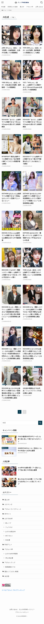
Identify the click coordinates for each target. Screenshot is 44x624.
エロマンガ (8, 504)
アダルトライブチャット (13, 509)
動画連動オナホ (10, 567)
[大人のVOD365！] (22, 2)
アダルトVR (9, 549)
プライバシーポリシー (22, 612)
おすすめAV (9, 518)
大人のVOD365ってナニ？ (26, 609)
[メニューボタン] (2, 2)
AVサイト (8, 514)
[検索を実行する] (40, 423)
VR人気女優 (9, 558)
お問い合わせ (13, 609)
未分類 (7, 576)
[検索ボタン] (41, 2)
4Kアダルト (9, 536)
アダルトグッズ (10, 562)
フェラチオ (8, 527)
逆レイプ (8, 523)
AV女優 (7, 540)
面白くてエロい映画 (11, 571)
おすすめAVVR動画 (11, 553)
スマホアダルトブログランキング (13, 590)
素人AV (7, 500)
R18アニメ (8, 544)
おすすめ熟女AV (10, 531)
